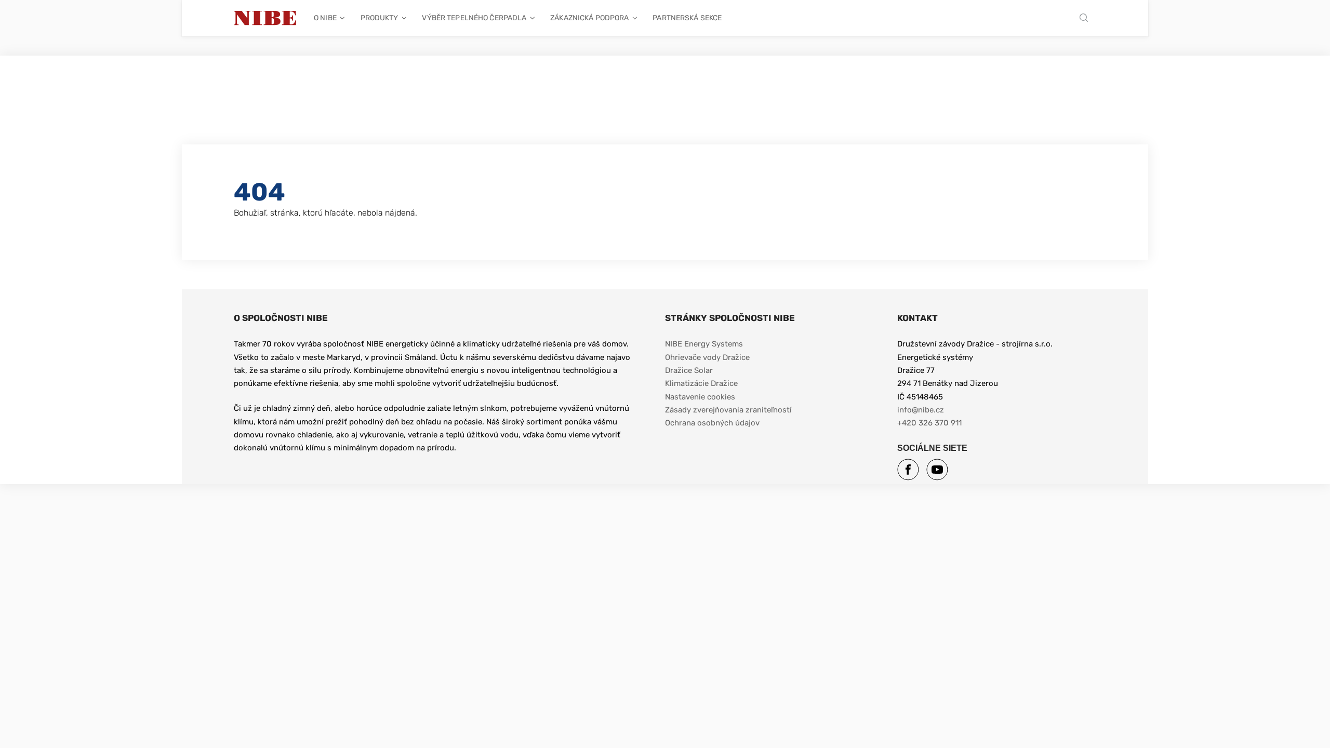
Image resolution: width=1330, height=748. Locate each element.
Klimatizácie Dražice (701, 383)
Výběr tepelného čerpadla (474, 18)
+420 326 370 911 (929, 423)
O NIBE (325, 18)
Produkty (379, 18)
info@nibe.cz (920, 410)
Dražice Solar (689, 370)
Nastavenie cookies (700, 397)
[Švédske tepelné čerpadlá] (265, 18)
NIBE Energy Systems (704, 344)
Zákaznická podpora (589, 18)
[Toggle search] (1086, 18)
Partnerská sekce (687, 18)
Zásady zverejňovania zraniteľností (728, 410)
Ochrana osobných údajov (712, 423)
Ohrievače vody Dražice (707, 357)
